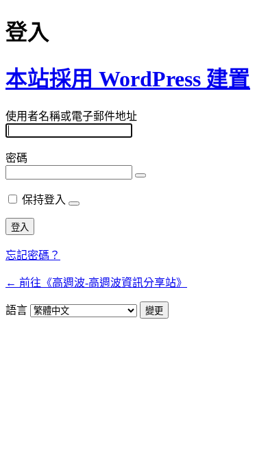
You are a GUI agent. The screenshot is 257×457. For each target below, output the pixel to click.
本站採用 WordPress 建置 (127, 78)
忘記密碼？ (32, 255)
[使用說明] (74, 203)
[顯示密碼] (140, 175)
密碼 (16, 158)
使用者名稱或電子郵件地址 (71, 116)
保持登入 (44, 200)
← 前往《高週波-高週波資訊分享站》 (96, 282)
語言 (16, 310)
